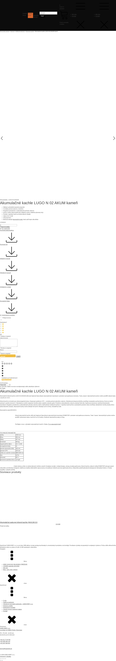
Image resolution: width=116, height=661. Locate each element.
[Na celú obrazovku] (2, 658)
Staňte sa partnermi (8, 602)
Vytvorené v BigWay (5, 656)
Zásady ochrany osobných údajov (12, 609)
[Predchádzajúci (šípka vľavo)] (0, 660)
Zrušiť (18, 356)
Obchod (12, 31)
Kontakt (74, 16)
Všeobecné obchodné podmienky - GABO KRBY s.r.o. (18, 604)
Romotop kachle (30, 31)
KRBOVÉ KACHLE (20, 31)
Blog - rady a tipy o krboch (10, 569)
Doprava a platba (8, 606)
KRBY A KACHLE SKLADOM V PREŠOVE (15, 564)
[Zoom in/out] (0, 658)
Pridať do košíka (5, 227)
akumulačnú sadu (18, 219)
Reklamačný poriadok (9, 607)
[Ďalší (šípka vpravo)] (2, 660)
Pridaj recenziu (6, 379)
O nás (4, 600)
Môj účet (74, 14)
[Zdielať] (3, 658)
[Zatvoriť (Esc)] (5, 658)
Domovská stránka (4, 31)
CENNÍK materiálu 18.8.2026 (11, 566)
